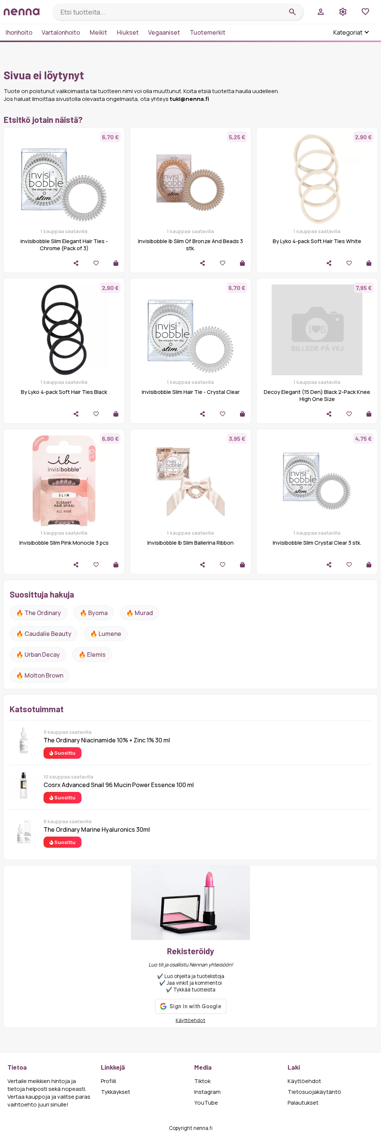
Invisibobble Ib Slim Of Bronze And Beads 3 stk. (190, 245)
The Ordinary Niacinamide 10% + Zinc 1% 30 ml (107, 740)
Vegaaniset (164, 32)
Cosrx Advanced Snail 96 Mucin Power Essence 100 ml (119, 785)
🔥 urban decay (38, 654)
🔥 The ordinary (38, 613)
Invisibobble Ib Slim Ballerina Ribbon (190, 542)
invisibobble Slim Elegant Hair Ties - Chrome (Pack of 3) (64, 245)
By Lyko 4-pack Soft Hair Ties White (317, 241)
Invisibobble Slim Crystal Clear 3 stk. (317, 542)
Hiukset (128, 32)
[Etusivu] (25, 12)
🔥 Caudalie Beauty (43, 634)
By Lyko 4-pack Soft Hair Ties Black (64, 391)
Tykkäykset (115, 1092)
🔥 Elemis (92, 654)
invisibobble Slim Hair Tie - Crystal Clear (191, 391)
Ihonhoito (19, 32)
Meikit (98, 32)
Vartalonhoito (61, 32)
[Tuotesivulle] (116, 263)
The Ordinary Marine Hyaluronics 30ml (97, 829)
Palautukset (303, 1102)
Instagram (207, 1092)
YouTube (206, 1102)
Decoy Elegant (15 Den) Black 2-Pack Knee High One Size (317, 395)
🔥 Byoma (94, 613)
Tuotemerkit (207, 32)
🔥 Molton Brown (39, 675)
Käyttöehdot (190, 1020)
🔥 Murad (139, 613)
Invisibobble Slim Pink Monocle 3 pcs (64, 542)
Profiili (108, 1081)
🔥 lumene (105, 634)
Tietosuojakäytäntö (314, 1092)
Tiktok (202, 1081)
